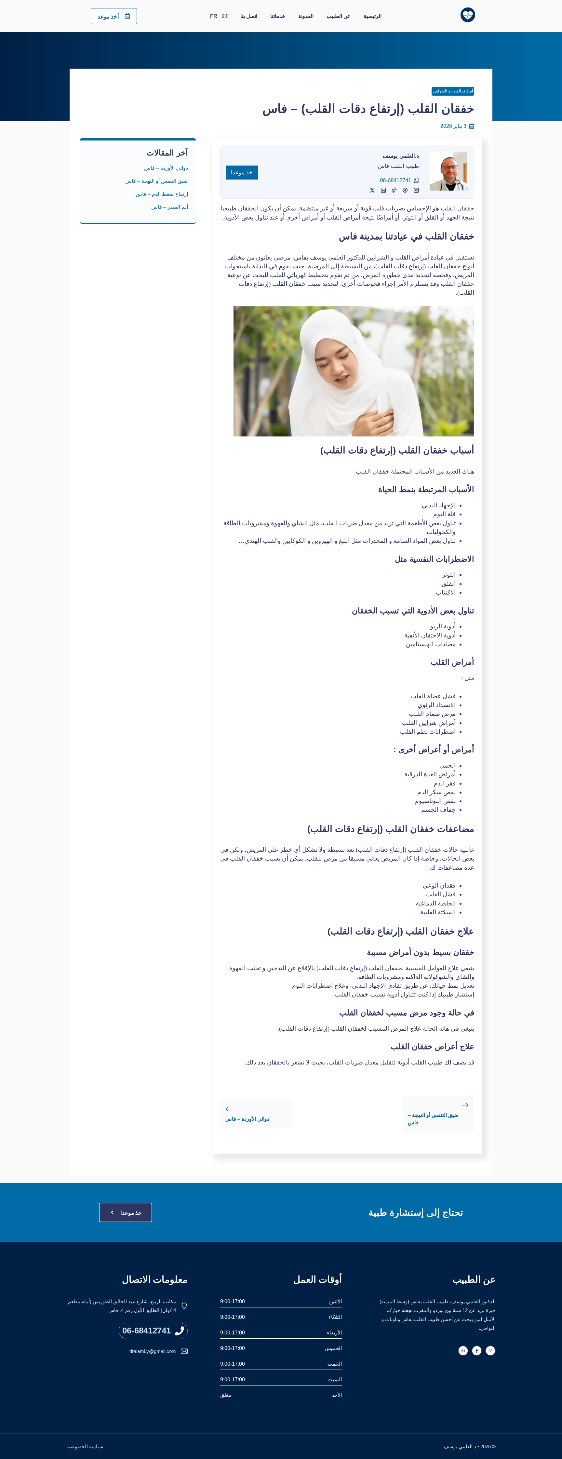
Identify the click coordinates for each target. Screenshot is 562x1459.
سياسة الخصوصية (84, 1446)
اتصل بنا (248, 16)
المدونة (306, 16)
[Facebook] (416, 190)
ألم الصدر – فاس (169, 207)
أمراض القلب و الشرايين (453, 91)
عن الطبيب (339, 16)
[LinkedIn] (394, 190)
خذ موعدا (242, 172)
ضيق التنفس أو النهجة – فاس (156, 181)
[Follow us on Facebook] (477, 1350)
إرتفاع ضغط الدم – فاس (162, 194)
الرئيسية (372, 16)
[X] (383, 190)
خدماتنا (277, 16)
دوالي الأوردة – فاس (247, 1119)
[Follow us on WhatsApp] (463, 1350)
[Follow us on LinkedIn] (490, 1350)
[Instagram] (405, 190)
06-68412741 (395, 180)
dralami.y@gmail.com (152, 1351)
